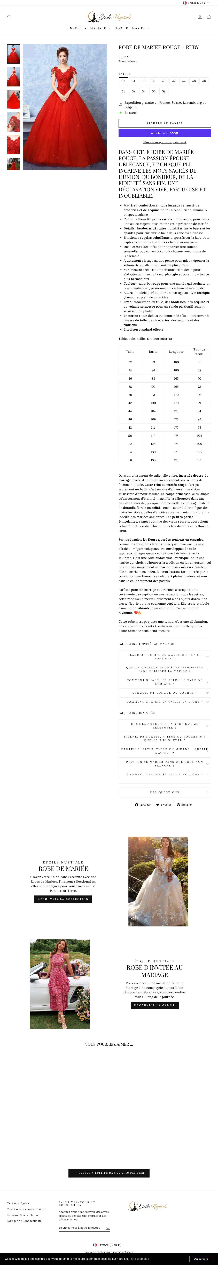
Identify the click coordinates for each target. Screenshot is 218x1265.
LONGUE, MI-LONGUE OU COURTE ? (165, 692)
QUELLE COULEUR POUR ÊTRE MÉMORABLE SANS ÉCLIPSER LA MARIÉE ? (165, 669)
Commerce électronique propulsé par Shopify (109, 1252)
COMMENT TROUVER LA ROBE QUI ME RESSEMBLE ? (165, 725)
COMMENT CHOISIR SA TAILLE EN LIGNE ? (165, 701)
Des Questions (164, 792)
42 (174, 81)
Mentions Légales (18, 1203)
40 (164, 81)
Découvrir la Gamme (154, 1005)
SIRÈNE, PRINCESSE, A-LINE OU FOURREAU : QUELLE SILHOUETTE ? (164, 738)
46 (194, 81)
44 (184, 81)
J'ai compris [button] (201, 1259)
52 (134, 91)
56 (154, 91)
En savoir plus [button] (140, 1258)
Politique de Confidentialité (24, 1220)
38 (153, 81)
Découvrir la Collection (63, 899)
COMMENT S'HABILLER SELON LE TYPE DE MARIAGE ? (165, 682)
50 (124, 91)
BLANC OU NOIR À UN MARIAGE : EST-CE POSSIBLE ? (165, 656)
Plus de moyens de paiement (164, 142)
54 (144, 91)
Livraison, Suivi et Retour (23, 1215)
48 (204, 81)
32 (123, 81)
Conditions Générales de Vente (26, 1209)
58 (164, 91)
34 (133, 81)
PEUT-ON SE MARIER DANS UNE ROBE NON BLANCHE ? (164, 763)
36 (143, 81)
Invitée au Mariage (88, 28)
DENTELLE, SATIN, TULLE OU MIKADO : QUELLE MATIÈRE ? (164, 751)
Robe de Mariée (131, 28)
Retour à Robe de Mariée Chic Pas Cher (111, 1173)
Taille (125, 73)
